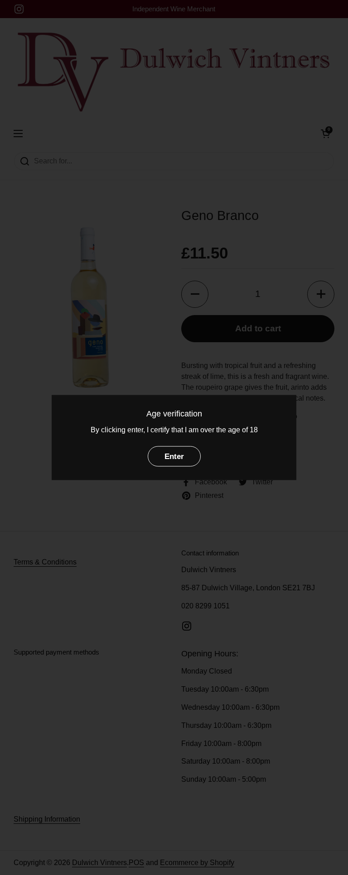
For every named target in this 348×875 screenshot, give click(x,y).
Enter (174, 456)
